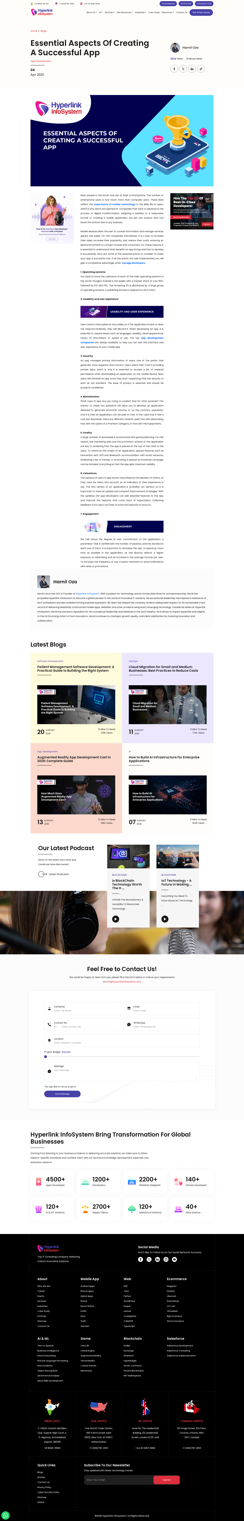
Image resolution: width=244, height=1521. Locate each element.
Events (40, 1296)
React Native (87, 1306)
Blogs (43, 31)
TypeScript (129, 1326)
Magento (172, 1286)
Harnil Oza (190, 47)
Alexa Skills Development (50, 1380)
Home (33, 31)
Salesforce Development (180, 1345)
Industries (42, 1306)
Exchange (129, 1350)
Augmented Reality (91, 1355)
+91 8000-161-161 (41, 3)
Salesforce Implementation (181, 1355)
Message (59, 1066)
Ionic (83, 1316)
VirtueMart (172, 1311)
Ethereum (129, 1355)
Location (58, 1038)
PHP (126, 1286)
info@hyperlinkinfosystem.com (123, 981)
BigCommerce (174, 1316)
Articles (41, 1477)
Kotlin (83, 1311)
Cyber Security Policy (48, 1492)
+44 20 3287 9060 (92, 3)
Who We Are (43, 1286)
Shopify (171, 1291)
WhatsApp (139, 1022)
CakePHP (128, 1321)
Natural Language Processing (52, 1360)
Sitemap (41, 1321)
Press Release (168, 3)
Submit (166, 1480)
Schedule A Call (204, 3)
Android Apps (88, 1286)
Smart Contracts (133, 1365)
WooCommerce (175, 1321)
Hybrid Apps (87, 1296)
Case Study (154, 12)
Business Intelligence (48, 1350)
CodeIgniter (130, 1316)
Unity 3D (85, 1345)
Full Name (59, 1006)
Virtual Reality (88, 1360)
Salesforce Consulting (178, 1350)
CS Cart (171, 1306)
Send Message (62, 1093)
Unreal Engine (88, 1350)
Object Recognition (47, 1370)
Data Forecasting (46, 1355)
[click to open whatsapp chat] (5, 1515)
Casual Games (88, 1365)
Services (41, 1301)
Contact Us (181, 12)
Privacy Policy (44, 1487)
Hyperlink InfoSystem (87, 593)
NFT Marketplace (132, 1375)
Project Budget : (53, 1052)
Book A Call (186, 3)
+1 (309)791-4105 (66, 3)
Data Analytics (45, 1365)
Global (40, 1502)
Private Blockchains (134, 1370)
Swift (83, 1321)
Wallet (127, 1345)
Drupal (127, 1306)
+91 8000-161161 (52, 1448)
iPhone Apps (87, 1291)
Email (136, 1006)
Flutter (84, 1301)
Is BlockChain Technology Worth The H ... (127, 884)
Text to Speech (45, 1345)
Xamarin (85, 1326)
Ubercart (171, 1296)
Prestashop (173, 1301)
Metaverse (86, 1370)
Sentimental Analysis (48, 1375)
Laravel (127, 1311)
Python (127, 1296)
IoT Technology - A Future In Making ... (176, 882)
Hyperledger (130, 1360)
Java (126, 1291)
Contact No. (60, 1022)
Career (41, 1291)
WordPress (129, 1301)
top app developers (133, 263)
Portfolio (41, 1316)
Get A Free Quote (201, 12)
